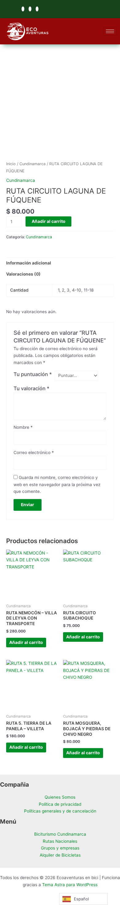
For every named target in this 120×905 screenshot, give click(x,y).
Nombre (23, 427)
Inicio (11, 164)
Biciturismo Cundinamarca (60, 834)
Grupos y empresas (60, 848)
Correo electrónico (34, 452)
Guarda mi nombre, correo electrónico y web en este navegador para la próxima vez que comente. (57, 484)
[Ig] (37, 8)
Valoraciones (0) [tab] (23, 274)
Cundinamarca (32, 164)
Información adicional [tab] (28, 262)
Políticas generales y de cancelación (60, 811)
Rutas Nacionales (60, 841)
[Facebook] (23, 8)
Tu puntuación (33, 374)
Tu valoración (32, 388)
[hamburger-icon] (110, 31)
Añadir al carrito (48, 221)
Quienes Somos (60, 797)
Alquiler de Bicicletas (60, 855)
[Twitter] (30, 8)
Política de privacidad (60, 804)
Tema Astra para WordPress (70, 884)
